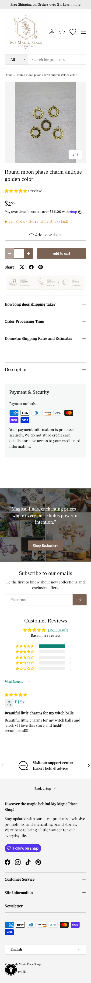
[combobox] (45, 59)
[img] (16, 694)
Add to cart (61, 253)
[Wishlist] (73, 32)
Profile (22, 971)
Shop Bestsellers (45, 545)
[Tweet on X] (22, 267)
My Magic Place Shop (27, 964)
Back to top (43, 788)
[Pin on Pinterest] (40, 267)
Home (8, 74)
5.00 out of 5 (57, 629)
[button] (62, 32)
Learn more (71, 4)
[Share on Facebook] (31, 267)
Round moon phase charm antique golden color (47, 74)
